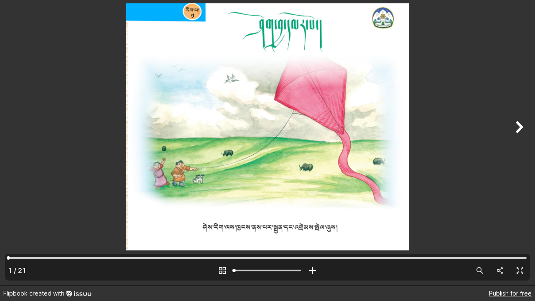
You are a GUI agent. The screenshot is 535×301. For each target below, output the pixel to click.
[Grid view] (222, 270)
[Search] (479, 270)
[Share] (500, 270)
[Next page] (518, 143)
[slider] (267, 270)
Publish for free (510, 293)
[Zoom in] (312, 270)
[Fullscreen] (520, 270)
